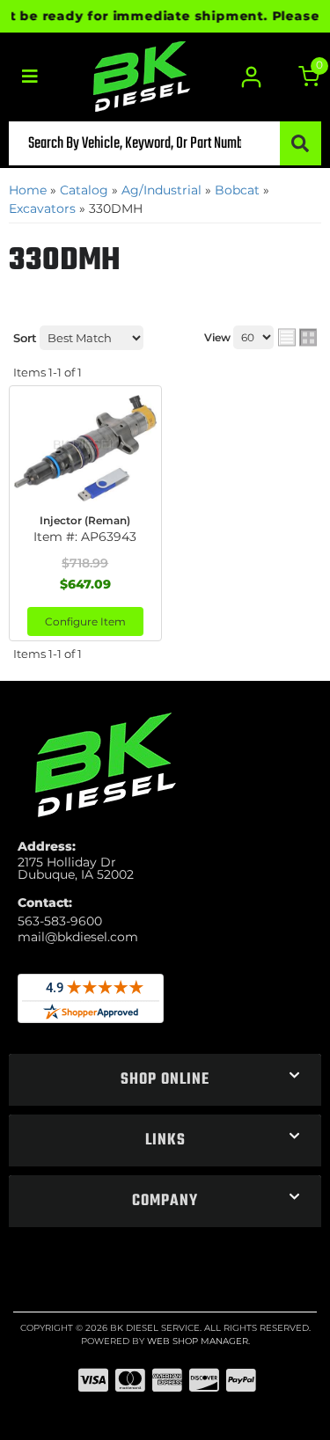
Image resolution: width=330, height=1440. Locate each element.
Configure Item (85, 621)
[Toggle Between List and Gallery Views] (297, 338)
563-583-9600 (60, 921)
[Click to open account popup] (251, 77)
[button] (165, 143)
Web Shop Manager (197, 1341)
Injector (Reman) (85, 520)
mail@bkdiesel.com (78, 937)
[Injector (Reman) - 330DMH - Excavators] (85, 448)
